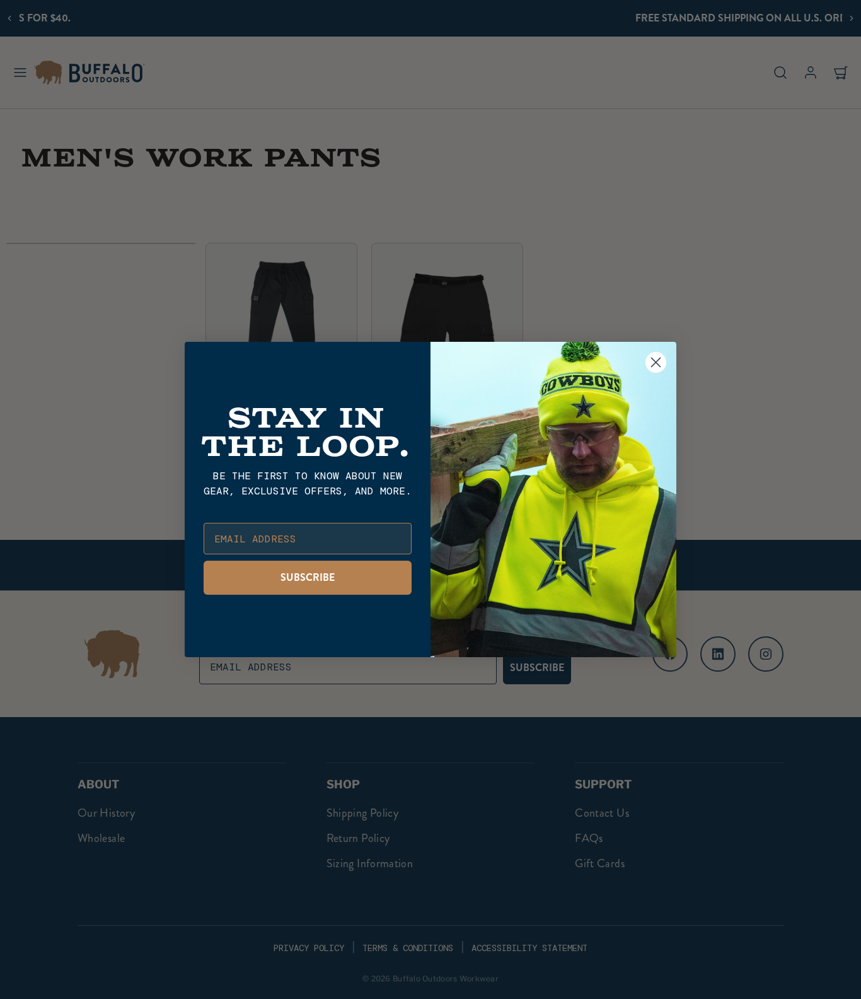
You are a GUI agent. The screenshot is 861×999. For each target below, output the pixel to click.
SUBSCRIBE (307, 577)
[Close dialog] (656, 362)
